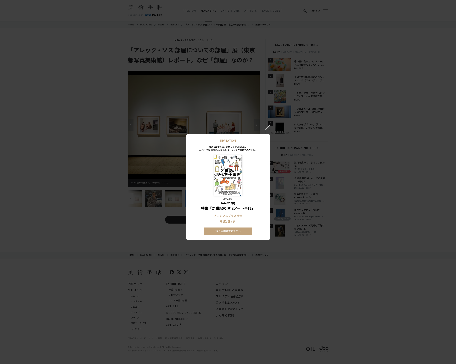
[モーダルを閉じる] (268, 127)
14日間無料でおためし (228, 231)
